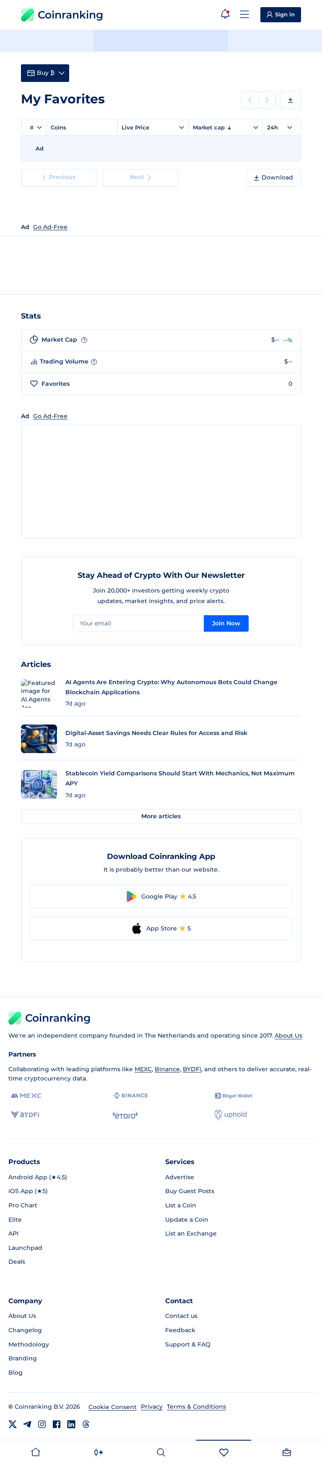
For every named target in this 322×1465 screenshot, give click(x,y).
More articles (161, 816)
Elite (15, 1219)
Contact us (181, 1316)
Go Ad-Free (50, 227)
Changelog (25, 1330)
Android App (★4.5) (37, 1177)
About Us (288, 1035)
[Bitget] (233, 1095)
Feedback (180, 1330)
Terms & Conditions (196, 1406)
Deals (16, 1261)
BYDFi (192, 1069)
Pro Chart (22, 1205)
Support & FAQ (187, 1344)
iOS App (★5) (28, 1191)
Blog (15, 1372)
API (13, 1233)
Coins (58, 127)
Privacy (152, 1406)
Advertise (179, 1177)
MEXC (143, 1069)
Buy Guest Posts (189, 1191)
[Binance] (130, 1095)
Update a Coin (186, 1219)
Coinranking (70, 14)
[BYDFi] (25, 1115)
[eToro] (125, 1115)
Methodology (28, 1344)
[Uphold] (230, 1115)
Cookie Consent (112, 1407)
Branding (22, 1358)
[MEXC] (26, 1096)
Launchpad (25, 1248)
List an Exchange (191, 1233)
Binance (167, 1069)
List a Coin (180, 1205)
